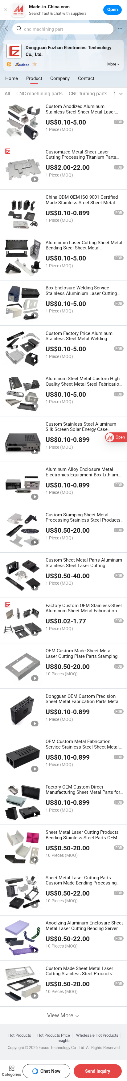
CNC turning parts (88, 93)
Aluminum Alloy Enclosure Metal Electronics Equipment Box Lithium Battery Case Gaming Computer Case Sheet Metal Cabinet (84, 477)
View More (61, 1015)
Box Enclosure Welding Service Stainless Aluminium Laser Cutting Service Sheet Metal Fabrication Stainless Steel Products (81, 295)
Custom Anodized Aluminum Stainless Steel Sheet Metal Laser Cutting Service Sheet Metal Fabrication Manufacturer (80, 114)
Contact (86, 78)
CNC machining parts (39, 93)
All (7, 93)
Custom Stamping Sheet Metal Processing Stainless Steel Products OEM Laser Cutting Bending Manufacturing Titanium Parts (83, 522)
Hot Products (19, 1035)
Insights (63, 1040)
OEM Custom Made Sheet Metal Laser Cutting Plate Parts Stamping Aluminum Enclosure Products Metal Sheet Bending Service (83, 658)
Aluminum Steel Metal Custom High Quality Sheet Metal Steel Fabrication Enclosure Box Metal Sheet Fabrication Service (84, 386)
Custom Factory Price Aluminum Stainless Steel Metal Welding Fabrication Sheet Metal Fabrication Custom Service (82, 341)
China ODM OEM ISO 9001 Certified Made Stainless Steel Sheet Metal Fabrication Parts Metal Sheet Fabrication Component (82, 205)
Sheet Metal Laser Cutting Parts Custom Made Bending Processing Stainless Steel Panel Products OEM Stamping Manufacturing (83, 885)
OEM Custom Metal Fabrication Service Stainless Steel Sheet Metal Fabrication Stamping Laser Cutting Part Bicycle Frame (82, 749)
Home (11, 78)
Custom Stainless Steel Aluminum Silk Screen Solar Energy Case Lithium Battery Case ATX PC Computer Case (81, 432)
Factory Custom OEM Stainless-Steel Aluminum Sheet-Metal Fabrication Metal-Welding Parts (84, 610)
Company (60, 78)
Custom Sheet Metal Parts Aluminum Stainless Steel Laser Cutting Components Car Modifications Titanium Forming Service (84, 568)
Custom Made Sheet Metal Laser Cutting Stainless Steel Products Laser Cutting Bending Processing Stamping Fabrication (80, 976)
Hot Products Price (53, 1035)
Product (34, 78)
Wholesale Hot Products (97, 1035)
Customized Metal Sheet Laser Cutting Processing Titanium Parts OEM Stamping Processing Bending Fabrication (82, 160)
